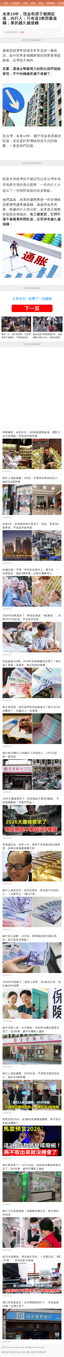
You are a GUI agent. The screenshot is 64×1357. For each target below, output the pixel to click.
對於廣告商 (41, 1352)
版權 (33, 1352)
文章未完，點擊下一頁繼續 (32, 299)
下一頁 (32, 308)
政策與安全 (15, 1352)
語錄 (33, 3)
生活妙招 (15, 3)
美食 (41, 3)
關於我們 (5, 1352)
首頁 (6, 3)
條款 (23, 1352)
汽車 (25, 3)
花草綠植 (50, 3)
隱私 (28, 1352)
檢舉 (22, 32)
